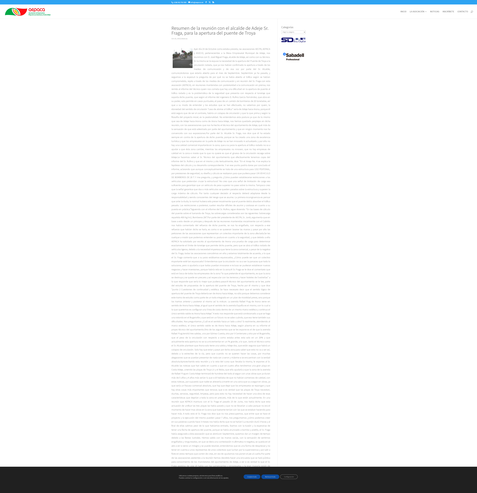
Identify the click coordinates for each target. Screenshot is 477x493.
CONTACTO (462, 12)
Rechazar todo (270, 477)
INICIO (403, 12)
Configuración (289, 477)
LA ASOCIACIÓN (417, 12)
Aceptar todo (252, 477)
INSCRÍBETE (448, 12)
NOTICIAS (434, 12)
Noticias (184, 38)
